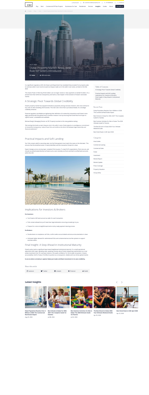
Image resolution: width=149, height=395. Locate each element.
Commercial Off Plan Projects (54, 6)
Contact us (121, 2)
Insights (97, 6)
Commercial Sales (99, 148)
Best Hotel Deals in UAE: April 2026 (104, 132)
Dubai (40, 11)
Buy (37, 6)
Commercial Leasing (99, 145)
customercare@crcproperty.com (92, 2)
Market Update (98, 162)
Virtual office (97, 173)
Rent (42, 6)
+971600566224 (109, 2)
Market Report (98, 159)
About (111, 6)
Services (90, 6)
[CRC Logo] (29, 4)
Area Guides (97, 141)
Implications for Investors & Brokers (106, 95)
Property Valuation (99, 169)
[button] (122, 282)
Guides (105, 6)
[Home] (25, 11)
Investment (97, 155)
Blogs (35, 11)
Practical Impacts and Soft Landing (105, 93)
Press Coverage (98, 166)
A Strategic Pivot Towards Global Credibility (108, 90)
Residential (82, 6)
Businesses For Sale (71, 6)
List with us (119, 6)
